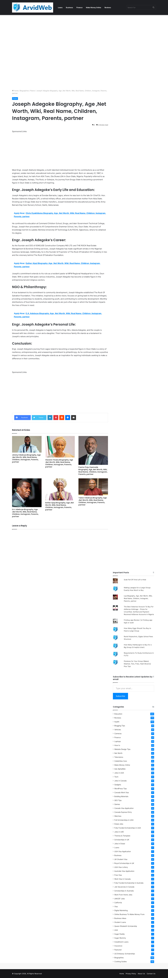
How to (117, 745)
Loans (60, 7)
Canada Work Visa (121, 792)
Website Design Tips (122, 749)
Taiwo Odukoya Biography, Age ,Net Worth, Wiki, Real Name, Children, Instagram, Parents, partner (92, 501)
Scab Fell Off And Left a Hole (135, 580)
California (118, 903)
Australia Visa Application (124, 871)
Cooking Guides (120, 962)
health (116, 722)
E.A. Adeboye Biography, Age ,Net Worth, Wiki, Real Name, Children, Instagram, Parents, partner (25, 513)
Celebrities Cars (120, 761)
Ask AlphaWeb (119, 769)
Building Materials (121, 796)
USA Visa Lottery (121, 867)
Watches (117, 816)
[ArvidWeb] (32, 7)
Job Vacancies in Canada (124, 887)
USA (116, 930)
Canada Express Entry (123, 812)
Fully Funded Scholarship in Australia (128, 883)
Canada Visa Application (124, 808)
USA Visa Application (122, 851)
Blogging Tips (119, 726)
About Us (141, 974)
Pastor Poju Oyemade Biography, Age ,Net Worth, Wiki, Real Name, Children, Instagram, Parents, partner (92, 470)
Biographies (24, 91)
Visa (116, 906)
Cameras (118, 734)
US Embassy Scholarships (124, 954)
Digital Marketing (121, 910)
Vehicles (117, 730)
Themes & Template (122, 836)
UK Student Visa (120, 859)
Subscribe (120, 696)
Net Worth (118, 753)
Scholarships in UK (121, 840)
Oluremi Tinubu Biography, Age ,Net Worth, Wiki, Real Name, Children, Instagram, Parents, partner (59, 463)
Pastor (32, 91)
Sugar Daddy (119, 934)
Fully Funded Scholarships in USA (127, 828)
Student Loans (120, 922)
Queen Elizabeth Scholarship (125, 926)
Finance (79, 7)
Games (117, 804)
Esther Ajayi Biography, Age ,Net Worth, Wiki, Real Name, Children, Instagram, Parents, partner (59, 506)
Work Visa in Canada (122, 879)
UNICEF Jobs (119, 899)
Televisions (118, 757)
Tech (116, 777)
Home (16, 91)
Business (69, 7)
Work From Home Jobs (123, 895)
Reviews (108, 7)
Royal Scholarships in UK (124, 863)
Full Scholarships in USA (123, 820)
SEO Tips (118, 800)
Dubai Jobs (118, 824)
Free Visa (118, 875)
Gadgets (117, 785)
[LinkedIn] (49, 417)
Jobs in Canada (120, 781)
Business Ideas (120, 918)
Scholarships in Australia (124, 891)
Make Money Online (93, 7)
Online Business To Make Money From (129, 914)
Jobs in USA (119, 773)
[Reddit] (61, 417)
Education (118, 714)
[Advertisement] (74, 33)
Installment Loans (121, 942)
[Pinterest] (55, 417)
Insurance (118, 946)
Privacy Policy (131, 974)
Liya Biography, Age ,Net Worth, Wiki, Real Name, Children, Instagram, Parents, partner (138, 598)
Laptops (117, 741)
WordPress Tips (120, 789)
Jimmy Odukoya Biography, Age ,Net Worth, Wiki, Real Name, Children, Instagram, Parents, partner (26, 458)
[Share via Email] (73, 417)
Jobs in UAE (119, 832)
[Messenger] (67, 417)
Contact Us (151, 974)
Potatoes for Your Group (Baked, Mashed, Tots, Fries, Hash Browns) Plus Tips (137, 663)
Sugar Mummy (120, 938)
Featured (117, 950)
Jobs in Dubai (119, 844)
